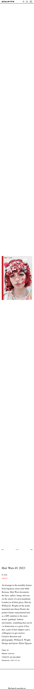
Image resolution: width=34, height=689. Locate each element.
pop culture (16, 657)
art (11, 657)
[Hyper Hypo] (8, 2)
